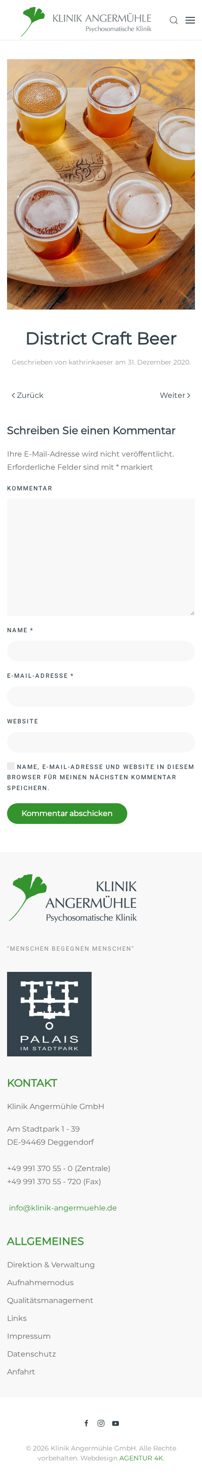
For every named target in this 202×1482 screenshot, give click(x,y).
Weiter (172, 395)
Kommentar (30, 488)
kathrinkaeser (91, 362)
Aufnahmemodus (40, 1282)
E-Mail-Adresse (40, 675)
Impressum (29, 1336)
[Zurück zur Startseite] (87, 20)
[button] (174, 20)
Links (17, 1318)
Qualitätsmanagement (50, 1300)
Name (20, 630)
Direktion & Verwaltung (51, 1264)
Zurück (30, 395)
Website (23, 721)
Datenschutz (31, 1354)
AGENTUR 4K (141, 1458)
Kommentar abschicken (67, 813)
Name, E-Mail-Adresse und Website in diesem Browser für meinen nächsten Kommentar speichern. (100, 777)
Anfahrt (21, 1371)
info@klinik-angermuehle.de (62, 1207)
